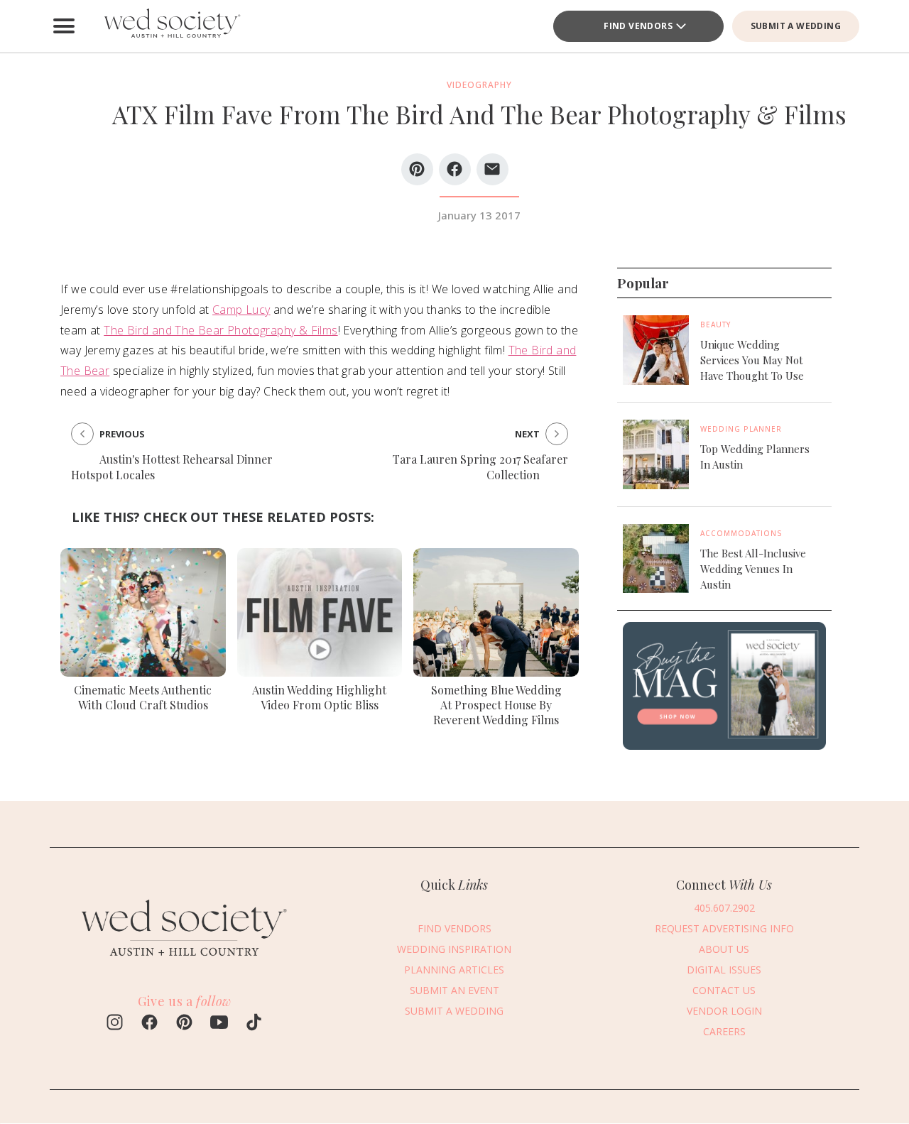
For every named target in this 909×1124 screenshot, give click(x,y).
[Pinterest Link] (184, 1024)
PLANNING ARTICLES (454, 970)
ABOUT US (724, 949)
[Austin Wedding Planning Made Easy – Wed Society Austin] (170, 26)
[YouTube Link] (219, 1024)
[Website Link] (184, 963)
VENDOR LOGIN (724, 1011)
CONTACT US (724, 991)
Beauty (715, 324)
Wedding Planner (741, 429)
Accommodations (741, 533)
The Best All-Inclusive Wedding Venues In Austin (753, 568)
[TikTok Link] (253, 1024)
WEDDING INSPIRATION (454, 949)
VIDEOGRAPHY (479, 85)
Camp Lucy (241, 309)
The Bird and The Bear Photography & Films (220, 330)
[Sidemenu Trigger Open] (64, 26)
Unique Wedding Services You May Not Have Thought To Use (752, 360)
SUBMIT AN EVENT (454, 991)
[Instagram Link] (114, 1024)
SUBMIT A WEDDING (796, 26)
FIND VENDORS (454, 929)
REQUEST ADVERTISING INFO (724, 929)
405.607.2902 (724, 908)
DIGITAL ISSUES (724, 970)
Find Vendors (638, 26)
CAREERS (724, 1032)
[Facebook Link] (149, 1024)
